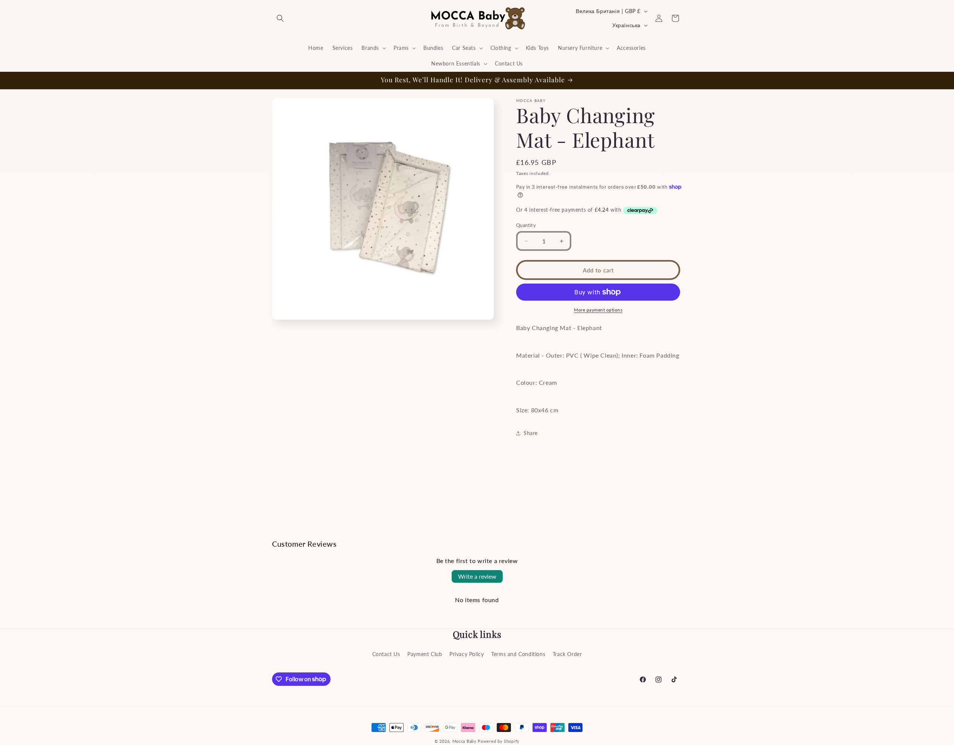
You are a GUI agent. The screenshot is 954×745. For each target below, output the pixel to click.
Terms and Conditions (518, 653)
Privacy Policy (466, 653)
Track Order (567, 653)
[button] (280, 18)
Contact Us (386, 653)
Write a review (477, 576)
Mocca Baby (464, 741)
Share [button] (531, 433)
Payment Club (424, 653)
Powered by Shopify (498, 741)
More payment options (598, 310)
